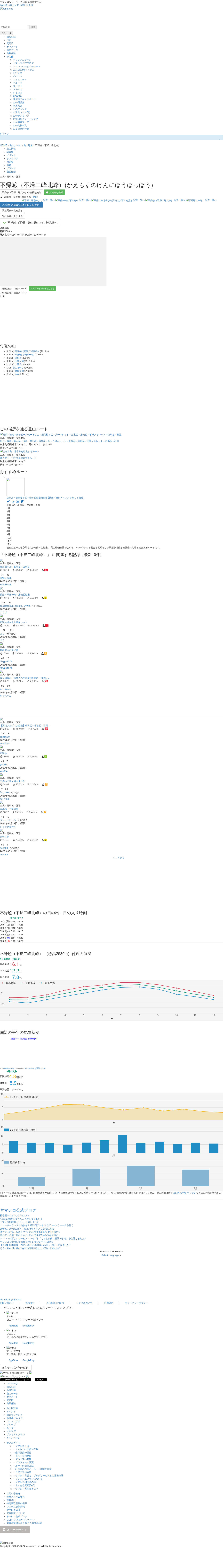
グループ (17, 82)
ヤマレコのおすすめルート (26, 66)
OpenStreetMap (8, 1068)
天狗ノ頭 (19, 361)
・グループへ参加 (22, 1459)
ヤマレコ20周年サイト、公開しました (19, 1222)
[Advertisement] (98, 707)
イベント (17, 76)
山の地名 (28, 145)
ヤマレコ (11, 1316)
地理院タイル (40, 1068)
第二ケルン (18, 367)
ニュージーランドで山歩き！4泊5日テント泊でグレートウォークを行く (36, 1225)
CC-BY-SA (29, 1068)
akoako (18, 605)
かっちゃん (5, 689)
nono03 (4, 847)
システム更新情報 (16, 1506)
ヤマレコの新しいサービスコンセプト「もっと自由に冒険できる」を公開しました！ (43, 1238)
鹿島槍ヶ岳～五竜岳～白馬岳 (15, 566)
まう (2, 633)
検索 (33, 27)
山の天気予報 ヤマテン (184, 1192)
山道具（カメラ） (22, 112)
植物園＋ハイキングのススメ (15, 1215)
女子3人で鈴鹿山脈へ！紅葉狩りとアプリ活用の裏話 (27, 1228)
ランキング (12, 158)
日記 (9, 40)
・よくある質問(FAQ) (24, 1485)
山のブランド (20, 108)
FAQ (2, 5)
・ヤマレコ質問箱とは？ (25, 1488)
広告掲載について (55, 1302)
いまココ (17, 92)
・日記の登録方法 (22, 1472)
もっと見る (118, 857)
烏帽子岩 (19, 370)
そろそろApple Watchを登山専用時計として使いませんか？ (30, 1248)
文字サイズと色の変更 (15, 1367)
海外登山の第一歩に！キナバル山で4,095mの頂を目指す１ (30, 1235)
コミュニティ (20, 79)
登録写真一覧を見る (12, 216)
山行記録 (11, 36)
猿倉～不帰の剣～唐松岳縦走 (15, 594)
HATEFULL (6, 577)
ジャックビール (8, 820)
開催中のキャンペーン (24, 99)
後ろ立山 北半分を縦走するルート (18, 457)
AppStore (13, 1325)
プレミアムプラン (22, 59)
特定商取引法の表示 (17, 1503)
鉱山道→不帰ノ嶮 (9, 650)
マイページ (12, 1383)
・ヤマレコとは (21, 1445)
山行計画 (17, 72)
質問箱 (10, 43)
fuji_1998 (4, 792)
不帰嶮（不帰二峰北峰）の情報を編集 (21, 192)
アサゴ (27, 605)
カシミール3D (21, 288)
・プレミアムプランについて (28, 1478)
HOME (3, 145)
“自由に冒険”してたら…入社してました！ (21, 1218)
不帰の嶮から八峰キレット (15, 622)
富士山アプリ (13, 1351)
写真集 (10, 151)
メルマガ (17, 89)
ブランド (11, 168)
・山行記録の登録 (22, 1452)
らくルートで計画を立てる (42, 288)
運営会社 (30, 1302)
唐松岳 (18, 357)
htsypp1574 (6, 661)
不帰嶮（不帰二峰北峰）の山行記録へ (32, 222)
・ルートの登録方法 (23, 1465)
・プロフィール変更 (23, 1462)
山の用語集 (18, 102)
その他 (10, 56)
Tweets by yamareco (10, 1299)
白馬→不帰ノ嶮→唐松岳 (12, 781)
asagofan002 (7, 605)
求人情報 (11, 148)
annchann (5, 736)
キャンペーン (13, 1437)
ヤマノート (12, 46)
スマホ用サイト (16, 1529)
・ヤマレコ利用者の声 (24, 1482)
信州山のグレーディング (25, 118)
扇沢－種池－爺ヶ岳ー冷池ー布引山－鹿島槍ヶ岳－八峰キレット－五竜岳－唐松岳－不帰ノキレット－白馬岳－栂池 (59, 441)
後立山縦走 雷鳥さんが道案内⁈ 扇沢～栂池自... (24, 677)
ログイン (4, 133)
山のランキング (21, 115)
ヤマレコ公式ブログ (23, 63)
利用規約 (108, 1302)
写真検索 (17, 105)
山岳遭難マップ (21, 122)
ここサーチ (6, 33)
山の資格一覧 (20, 125)
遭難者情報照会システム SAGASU (24, 1522)
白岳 (17, 374)
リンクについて (84, 1302)
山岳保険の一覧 (21, 128)
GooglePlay (28, 1325)
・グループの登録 (22, 1455)
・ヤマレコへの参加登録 (25, 1449)
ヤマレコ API (13, 1509)
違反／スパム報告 (16, 1496)
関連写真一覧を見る (12, 210)
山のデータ (12, 49)
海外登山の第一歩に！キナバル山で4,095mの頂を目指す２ (30, 1231)
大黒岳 (18, 364)
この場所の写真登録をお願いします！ (21, 204)
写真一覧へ (49, 200)
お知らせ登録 (56, 192)
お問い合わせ (26, 5)
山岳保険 (11, 53)
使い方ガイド (12, 5)
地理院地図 (7, 288)
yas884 (4, 764)
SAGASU (17, 95)
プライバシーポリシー (136, 1302)
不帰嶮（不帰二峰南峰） (27, 351)
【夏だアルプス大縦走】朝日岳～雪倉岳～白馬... (25, 725)
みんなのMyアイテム (23, 69)
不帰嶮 (3, 753)
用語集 (10, 161)
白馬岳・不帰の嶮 (9, 808)
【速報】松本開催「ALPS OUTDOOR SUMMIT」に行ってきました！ (35, 1244)
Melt (35, 196)
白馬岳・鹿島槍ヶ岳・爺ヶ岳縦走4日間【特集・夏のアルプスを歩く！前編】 (46, 497)
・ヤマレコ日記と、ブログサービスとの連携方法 (38, 1475)
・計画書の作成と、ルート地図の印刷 (32, 1468)
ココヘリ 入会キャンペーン (21, 1519)
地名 (9, 165)
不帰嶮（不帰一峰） (25, 354)
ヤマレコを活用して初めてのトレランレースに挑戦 (26, 1241)
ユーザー (17, 86)
